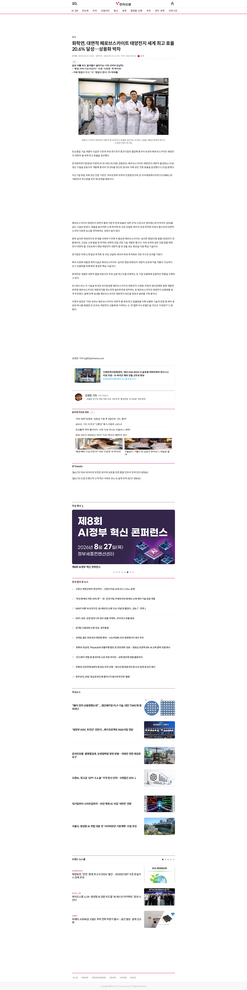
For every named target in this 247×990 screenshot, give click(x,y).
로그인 (75, 977)
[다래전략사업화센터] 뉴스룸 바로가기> (119, 379)
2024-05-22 (135, 56)
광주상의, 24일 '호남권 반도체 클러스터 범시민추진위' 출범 (103, 676)
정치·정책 (160, 10)
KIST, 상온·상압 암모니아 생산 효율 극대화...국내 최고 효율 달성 (105, 618)
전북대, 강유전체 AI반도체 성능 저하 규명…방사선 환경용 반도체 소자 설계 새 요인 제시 (115, 667)
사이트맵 (123, 977)
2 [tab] (116, 572)
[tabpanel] (123, 540)
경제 (124, 10)
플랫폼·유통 (136, 10)
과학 (148, 10)
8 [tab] (133, 572)
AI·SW (75, 10)
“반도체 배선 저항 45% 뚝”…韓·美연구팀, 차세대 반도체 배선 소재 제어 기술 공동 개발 (115, 598)
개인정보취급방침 (99, 977)
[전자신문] (123, 3)
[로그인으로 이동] (172, 3)
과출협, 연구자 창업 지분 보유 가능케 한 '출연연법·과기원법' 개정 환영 (115, 399)
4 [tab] (122, 572)
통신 (116, 10)
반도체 (85, 10)
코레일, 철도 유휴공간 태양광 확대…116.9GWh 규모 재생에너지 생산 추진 (110, 637)
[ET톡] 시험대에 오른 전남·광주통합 (92, 628)
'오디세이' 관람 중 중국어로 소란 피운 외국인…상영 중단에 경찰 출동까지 (109, 657)
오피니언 (173, 10)
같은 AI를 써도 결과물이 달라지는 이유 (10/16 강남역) (97, 65)
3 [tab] (119, 572)
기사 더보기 (103, 395)
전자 (95, 10)
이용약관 (84, 977)
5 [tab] (125, 572)
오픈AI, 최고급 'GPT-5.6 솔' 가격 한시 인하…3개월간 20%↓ (104, 778)
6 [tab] (127, 572)
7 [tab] (130, 572)
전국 (74, 37)
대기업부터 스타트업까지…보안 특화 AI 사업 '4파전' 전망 (101, 803)
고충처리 (112, 977)
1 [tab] (114, 572)
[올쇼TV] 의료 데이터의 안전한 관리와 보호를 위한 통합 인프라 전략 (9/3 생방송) (110, 472)
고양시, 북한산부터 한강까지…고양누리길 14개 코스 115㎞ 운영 (105, 589)
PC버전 (133, 977)
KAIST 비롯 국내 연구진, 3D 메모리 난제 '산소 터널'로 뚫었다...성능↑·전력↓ (111, 608)
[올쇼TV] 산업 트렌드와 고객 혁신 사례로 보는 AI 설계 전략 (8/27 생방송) (106, 478)
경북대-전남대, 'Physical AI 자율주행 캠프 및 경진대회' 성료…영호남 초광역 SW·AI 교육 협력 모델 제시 (123, 647)
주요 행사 (77, 506)
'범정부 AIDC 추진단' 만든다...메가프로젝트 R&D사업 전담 (102, 729)
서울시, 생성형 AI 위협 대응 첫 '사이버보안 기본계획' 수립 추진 (104, 826)
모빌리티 (105, 10)
